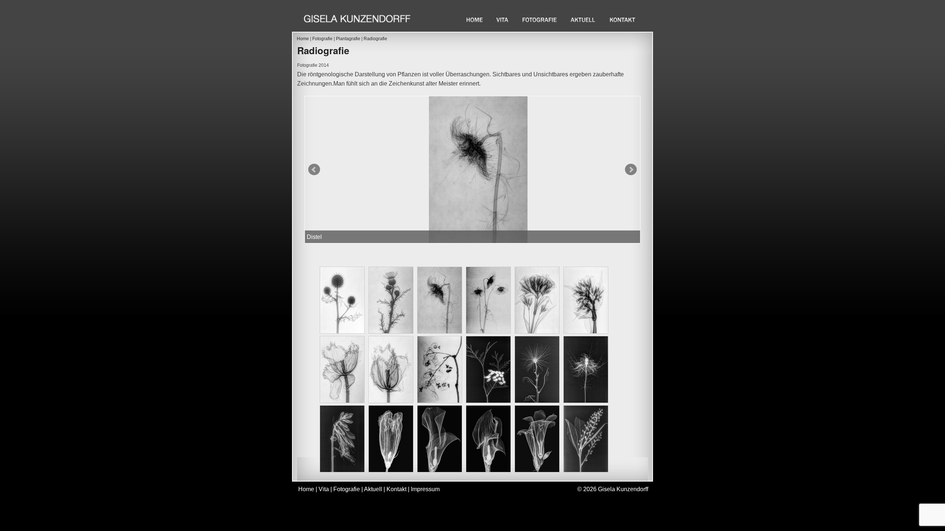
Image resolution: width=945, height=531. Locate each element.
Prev (314, 170)
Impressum (425, 489)
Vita (503, 20)
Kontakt (623, 20)
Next (631, 170)
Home (474, 20)
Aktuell (583, 20)
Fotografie (540, 20)
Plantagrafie (348, 38)
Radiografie (375, 38)
